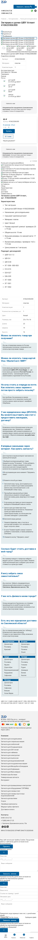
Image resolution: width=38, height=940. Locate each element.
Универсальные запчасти (10, 777)
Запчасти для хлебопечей (10, 744)
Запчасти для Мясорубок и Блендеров (14, 766)
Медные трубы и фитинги (10, 807)
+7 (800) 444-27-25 (7, 820)
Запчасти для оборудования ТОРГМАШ (15, 788)
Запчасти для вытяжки (9, 798)
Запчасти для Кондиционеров (11, 747)
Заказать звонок (9, 874)
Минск (21, 163)
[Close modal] (4, 852)
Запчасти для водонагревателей (12, 761)
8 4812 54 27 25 (6, 818)
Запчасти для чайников (9, 752)
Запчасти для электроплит (10, 755)
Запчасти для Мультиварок (10, 772)
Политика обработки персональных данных (16, 728)
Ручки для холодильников (10, 163)
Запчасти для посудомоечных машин (14, 763)
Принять (6, 847)
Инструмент (5, 780)
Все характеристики (7, 70)
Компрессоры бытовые (9, 774)
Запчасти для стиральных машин (12, 741)
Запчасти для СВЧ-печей (9, 750)
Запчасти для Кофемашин (10, 769)
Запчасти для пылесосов (9, 758)
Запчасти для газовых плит (10, 791)
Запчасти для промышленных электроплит (16, 785)
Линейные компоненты (9, 804)
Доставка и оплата (7, 809)
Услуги (3, 801)
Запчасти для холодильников (11, 739)
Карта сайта (5, 730)
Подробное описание (8, 56)
